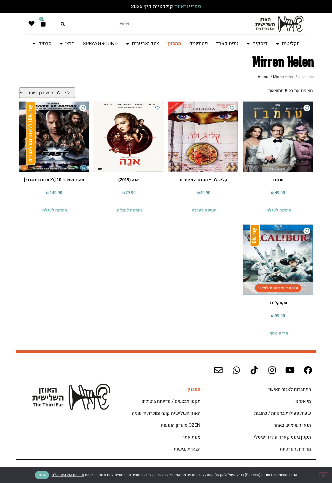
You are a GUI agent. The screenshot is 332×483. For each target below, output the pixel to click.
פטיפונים (198, 43)
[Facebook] (308, 370)
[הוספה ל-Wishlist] (306, 108)
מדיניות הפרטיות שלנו (68, 475)
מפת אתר (191, 437)
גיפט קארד (227, 43)
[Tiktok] (254, 370)
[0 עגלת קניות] (43, 23)
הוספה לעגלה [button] (278, 210)
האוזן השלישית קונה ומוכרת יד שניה (166, 413)
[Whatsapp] (236, 370)
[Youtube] (290, 370)
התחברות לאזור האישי (289, 389)
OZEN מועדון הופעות (180, 425)
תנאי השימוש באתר (292, 425)
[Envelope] (218, 370)
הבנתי (41, 475)
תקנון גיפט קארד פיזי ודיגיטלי (282, 437)
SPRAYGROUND (100, 43)
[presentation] (96, 23)
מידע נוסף (278, 333)
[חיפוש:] (96, 23)
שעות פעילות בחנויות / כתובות (282, 413)
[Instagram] (272, 370)
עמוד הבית (306, 77)
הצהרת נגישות (187, 449)
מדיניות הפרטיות (295, 449)
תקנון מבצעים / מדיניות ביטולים (170, 401)
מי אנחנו (303, 401)
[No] (323, 474)
